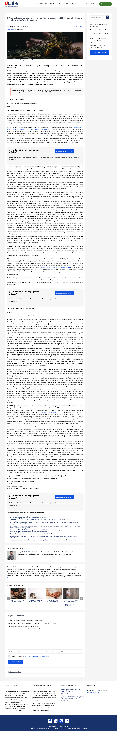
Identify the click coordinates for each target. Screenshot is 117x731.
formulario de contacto (94, 692)
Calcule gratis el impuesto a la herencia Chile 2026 (70, 691)
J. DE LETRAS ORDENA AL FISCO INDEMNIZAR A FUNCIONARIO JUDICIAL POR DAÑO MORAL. (39, 520)
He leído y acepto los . (30, 656)
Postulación (90, 4)
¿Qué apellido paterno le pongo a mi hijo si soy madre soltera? (72, 698)
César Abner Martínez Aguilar (18, 60)
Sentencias (10, 29)
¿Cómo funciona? (70, 4)
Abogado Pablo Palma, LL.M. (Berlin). (29, 552)
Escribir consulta (100, 52)
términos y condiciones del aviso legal (36, 656)
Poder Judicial (11, 578)
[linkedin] (67, 721)
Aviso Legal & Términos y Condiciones (61, 728)
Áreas (52, 4)
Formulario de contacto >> (64, 151)
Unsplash (30, 60)
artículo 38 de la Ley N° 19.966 (52, 412)
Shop (81, 4)
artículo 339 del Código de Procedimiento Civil (55, 267)
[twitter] (55, 721)
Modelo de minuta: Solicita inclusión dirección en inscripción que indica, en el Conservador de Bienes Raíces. (43, 540)
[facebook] (50, 721)
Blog (59, 4)
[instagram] (61, 721)
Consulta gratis (105, 4)
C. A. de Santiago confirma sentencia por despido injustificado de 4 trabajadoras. (35, 534)
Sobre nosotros (41, 4)
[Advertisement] (58, 11)
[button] (8, 598)
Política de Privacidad (80, 728)
